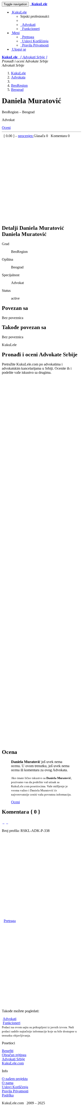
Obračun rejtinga (14, 1055)
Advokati (28, 25)
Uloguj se (18, 49)
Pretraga (27, 37)
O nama (7, 1083)
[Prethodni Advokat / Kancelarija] (3, 822)
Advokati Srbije (13, 1059)
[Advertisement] (41, 179)
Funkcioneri (30, 29)
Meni (15, 33)
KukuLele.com (13, 1063)
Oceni (6, 128)
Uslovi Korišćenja (34, 41)
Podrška (8, 1095)
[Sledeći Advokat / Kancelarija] (7, 822)
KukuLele (19, 12)
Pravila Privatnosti (34, 45)
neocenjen (26, 136)
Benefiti (7, 1051)
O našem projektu (15, 1079)
